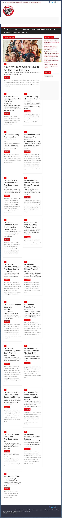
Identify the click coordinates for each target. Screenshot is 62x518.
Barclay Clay (23, 80)
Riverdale (24, 84)
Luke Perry (14, 158)
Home (16, 509)
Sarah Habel (28, 84)
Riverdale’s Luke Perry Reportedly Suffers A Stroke (30, 224)
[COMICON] (8, 6)
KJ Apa (20, 82)
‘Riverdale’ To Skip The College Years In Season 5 (32, 98)
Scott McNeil (6, 380)
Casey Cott (29, 80)
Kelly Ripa (9, 290)
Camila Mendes (27, 116)
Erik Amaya (35, 114)
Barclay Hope (34, 156)
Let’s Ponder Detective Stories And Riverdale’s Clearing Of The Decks (12, 267)
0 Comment (7, 156)
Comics (9, 29)
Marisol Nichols (13, 120)
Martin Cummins (35, 164)
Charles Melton (35, 80)
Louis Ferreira (7, 120)
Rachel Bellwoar (15, 80)
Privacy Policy (48, 509)
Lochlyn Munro (33, 286)
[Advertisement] (29, 20)
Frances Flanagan (7, 82)
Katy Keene (30, 118)
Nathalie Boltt (18, 84)
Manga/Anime (25, 29)
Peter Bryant (11, 210)
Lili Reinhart (24, 82)
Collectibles (41, 29)
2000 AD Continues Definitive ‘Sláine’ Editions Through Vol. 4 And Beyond (51, 42)
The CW (33, 84)
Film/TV (16, 29)
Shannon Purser (14, 336)
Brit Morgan (6, 328)
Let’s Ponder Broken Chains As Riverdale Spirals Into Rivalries (12, 394)
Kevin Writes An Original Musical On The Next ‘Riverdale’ (22, 68)
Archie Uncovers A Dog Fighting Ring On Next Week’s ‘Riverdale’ (12, 100)
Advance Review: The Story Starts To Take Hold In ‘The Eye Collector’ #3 (50, 48)
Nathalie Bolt (12, 378)
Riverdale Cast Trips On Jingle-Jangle (12, 477)
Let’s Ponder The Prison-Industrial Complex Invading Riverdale (31, 395)
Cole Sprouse (15, 156)
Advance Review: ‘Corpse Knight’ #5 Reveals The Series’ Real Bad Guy (24, 2)
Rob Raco (6, 212)
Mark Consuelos (11, 84)
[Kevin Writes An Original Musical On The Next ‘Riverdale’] (22, 40)
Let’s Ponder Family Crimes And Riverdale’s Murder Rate (11, 437)
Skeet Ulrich (30, 121)
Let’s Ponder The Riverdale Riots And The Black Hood (31, 350)
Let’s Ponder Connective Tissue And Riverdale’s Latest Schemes (11, 225)
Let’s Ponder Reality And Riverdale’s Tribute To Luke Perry (11, 138)
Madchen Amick (11, 206)
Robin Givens (36, 461)
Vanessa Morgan (14, 254)
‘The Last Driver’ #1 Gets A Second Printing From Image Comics (51, 66)
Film (24, 509)
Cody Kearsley (7, 204)
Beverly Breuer (16, 326)
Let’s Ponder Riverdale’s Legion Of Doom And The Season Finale (12, 351)
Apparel (37, 509)
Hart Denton (17, 370)
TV (5, 63)
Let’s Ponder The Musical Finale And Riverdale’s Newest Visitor (31, 183)
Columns (6, 32)
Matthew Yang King (13, 122)
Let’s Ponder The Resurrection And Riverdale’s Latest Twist (11, 183)
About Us (25, 32)
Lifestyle (48, 29)
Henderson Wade (7, 372)
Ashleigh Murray (28, 453)
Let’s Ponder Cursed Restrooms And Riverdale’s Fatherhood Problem (32, 138)
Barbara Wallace (16, 284)
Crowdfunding (16, 32)
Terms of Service (55, 509)
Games (33, 29)
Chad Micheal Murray (13, 202)
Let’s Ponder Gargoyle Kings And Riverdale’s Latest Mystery (32, 267)
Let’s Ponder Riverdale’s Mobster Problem (32, 436)
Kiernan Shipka (15, 82)
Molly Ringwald (17, 160)
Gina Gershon (11, 330)
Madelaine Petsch (31, 82)
